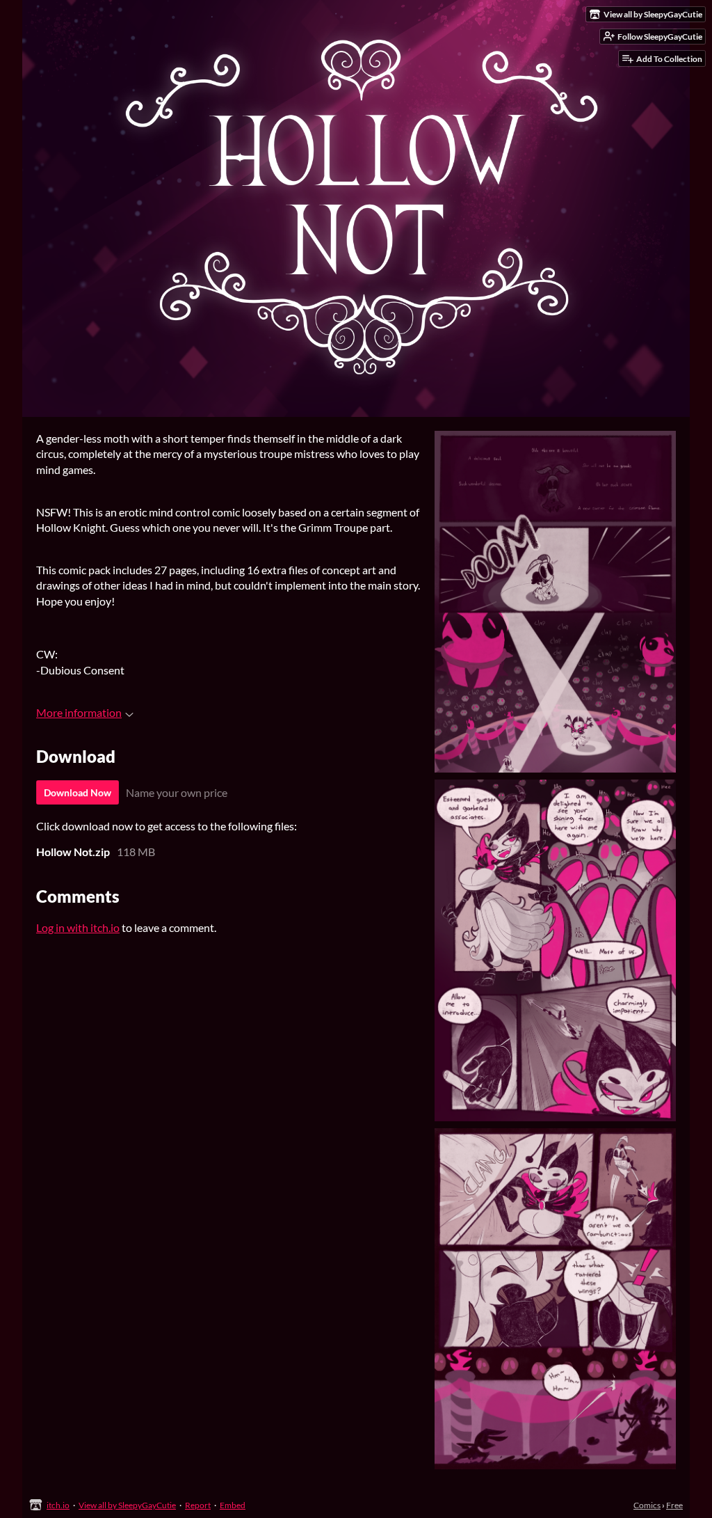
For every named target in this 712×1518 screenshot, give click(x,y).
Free (674, 1505)
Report (198, 1505)
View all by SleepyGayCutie (127, 1505)
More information (79, 712)
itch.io (58, 1505)
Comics (647, 1505)
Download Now (77, 792)
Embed (232, 1505)
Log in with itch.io (78, 927)
